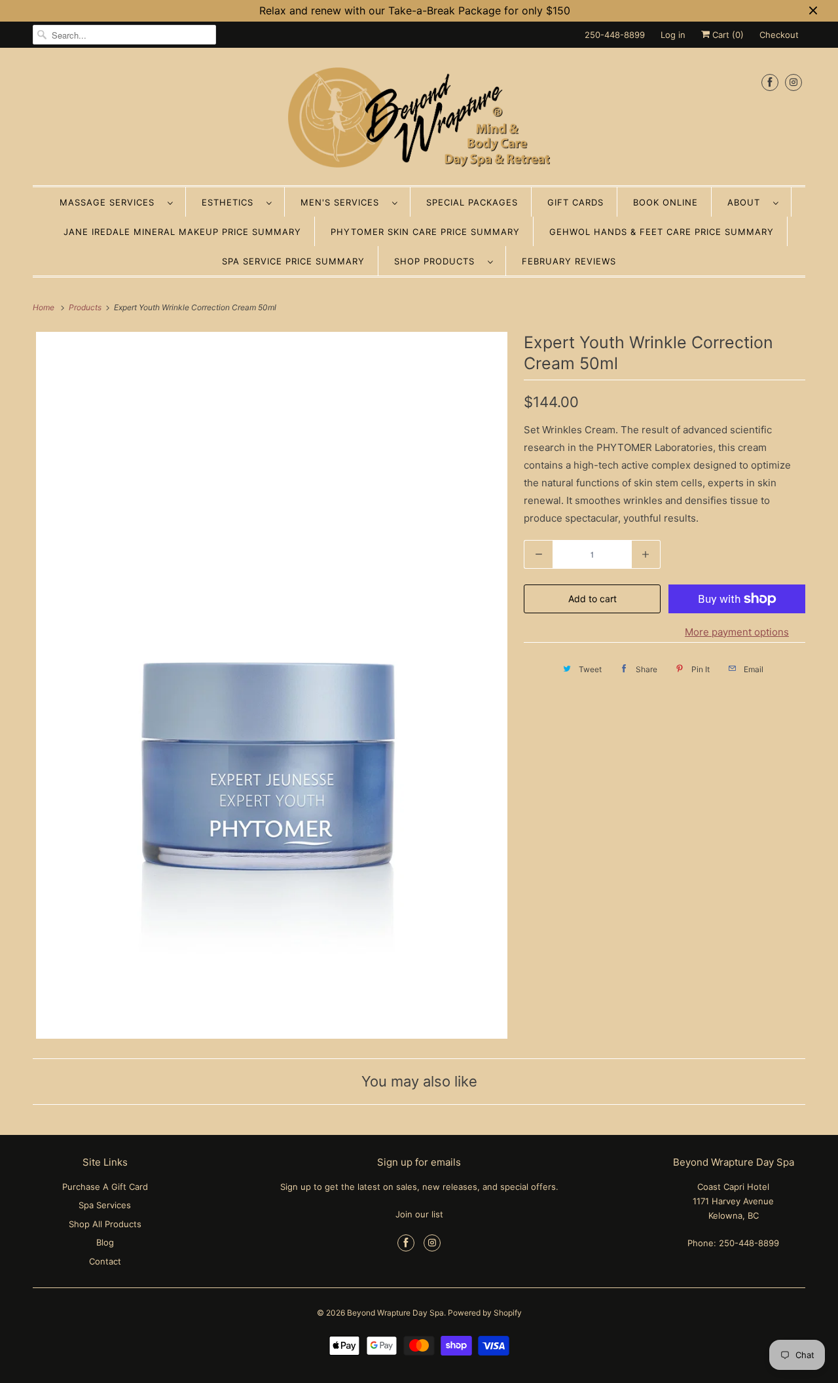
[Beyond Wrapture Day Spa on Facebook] (769, 82)
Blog (105, 1242)
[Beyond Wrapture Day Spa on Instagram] (793, 82)
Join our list (419, 1214)
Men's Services (343, 202)
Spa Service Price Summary (293, 261)
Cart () (727, 34)
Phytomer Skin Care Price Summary (425, 231)
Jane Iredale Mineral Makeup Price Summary (182, 231)
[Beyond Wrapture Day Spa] (419, 119)
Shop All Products (105, 1224)
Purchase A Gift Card (105, 1186)
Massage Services (110, 202)
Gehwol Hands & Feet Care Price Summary (661, 231)
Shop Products (437, 261)
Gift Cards (575, 202)
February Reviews (569, 261)
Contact (105, 1261)
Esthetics (231, 202)
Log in (673, 34)
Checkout (779, 34)
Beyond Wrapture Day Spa (395, 1313)
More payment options (737, 632)
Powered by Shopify (485, 1313)
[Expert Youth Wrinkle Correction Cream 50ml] (271, 685)
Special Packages (472, 202)
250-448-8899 (615, 34)
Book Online (665, 202)
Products (86, 307)
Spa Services (105, 1205)
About (747, 202)
